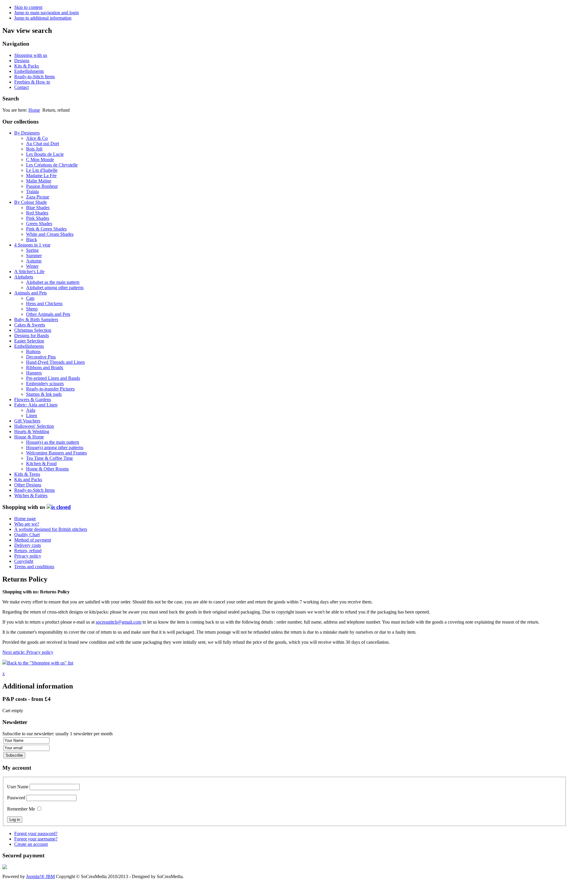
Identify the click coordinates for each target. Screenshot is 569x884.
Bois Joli (34, 148)
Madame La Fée (41, 175)
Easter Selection (29, 340)
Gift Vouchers (27, 420)
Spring (32, 250)
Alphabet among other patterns (55, 287)
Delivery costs (27, 545)
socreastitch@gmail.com (118, 621)
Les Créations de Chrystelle (52, 164)
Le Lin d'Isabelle (41, 170)
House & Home (29, 436)
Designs (21, 60)
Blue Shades (37, 207)
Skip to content (28, 7)
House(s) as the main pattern (52, 442)
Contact (21, 87)
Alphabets (23, 276)
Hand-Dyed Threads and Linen (55, 362)
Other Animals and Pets (48, 314)
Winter (32, 266)
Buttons (33, 351)
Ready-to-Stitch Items (34, 76)
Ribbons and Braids (44, 367)
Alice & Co (37, 138)
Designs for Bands (31, 335)
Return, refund (27, 550)
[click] (59, 507)
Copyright (23, 561)
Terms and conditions (34, 566)
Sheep (32, 308)
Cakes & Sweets (29, 324)
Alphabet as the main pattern (52, 282)
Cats (30, 298)
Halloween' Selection (34, 426)
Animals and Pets (30, 292)
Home (34, 110)
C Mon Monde (40, 159)
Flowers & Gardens (32, 399)
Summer (34, 255)
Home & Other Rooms (47, 468)
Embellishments (29, 71)
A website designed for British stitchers (50, 529)
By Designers (27, 132)
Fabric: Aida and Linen (35, 404)
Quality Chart (27, 534)
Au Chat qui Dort (42, 143)
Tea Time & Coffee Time (49, 458)
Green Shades (39, 223)
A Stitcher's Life (29, 271)
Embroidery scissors (45, 383)
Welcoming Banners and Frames (56, 452)
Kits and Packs (28, 479)
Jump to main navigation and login (46, 12)
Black (31, 239)
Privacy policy (27, 555)
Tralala (32, 191)
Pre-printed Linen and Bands (53, 378)
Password (16, 797)
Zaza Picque (37, 196)
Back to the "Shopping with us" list (40, 662)
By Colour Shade (30, 202)
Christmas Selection (32, 330)
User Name (17, 786)
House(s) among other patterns (54, 447)
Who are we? (26, 523)
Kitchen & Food (41, 463)
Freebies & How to (32, 81)
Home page (25, 518)
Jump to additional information (42, 17)
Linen (31, 415)
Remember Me (21, 808)
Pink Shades (37, 218)
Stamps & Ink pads (44, 394)
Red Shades (37, 212)
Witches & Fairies (30, 495)
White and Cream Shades (49, 234)
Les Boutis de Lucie (45, 154)
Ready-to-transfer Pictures (50, 388)
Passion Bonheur (42, 186)
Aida (30, 410)
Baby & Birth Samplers (36, 319)
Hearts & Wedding (31, 431)
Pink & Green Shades (46, 228)
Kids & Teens (27, 474)
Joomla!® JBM (40, 876)
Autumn (33, 260)
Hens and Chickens (44, 303)
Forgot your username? (35, 838)
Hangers (34, 372)
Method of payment (32, 539)
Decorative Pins (41, 356)
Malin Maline (38, 180)
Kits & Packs (26, 65)
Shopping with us (30, 55)
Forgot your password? (35, 833)
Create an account (31, 844)
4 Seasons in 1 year (32, 244)
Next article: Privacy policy (27, 652)
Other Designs (27, 484)
